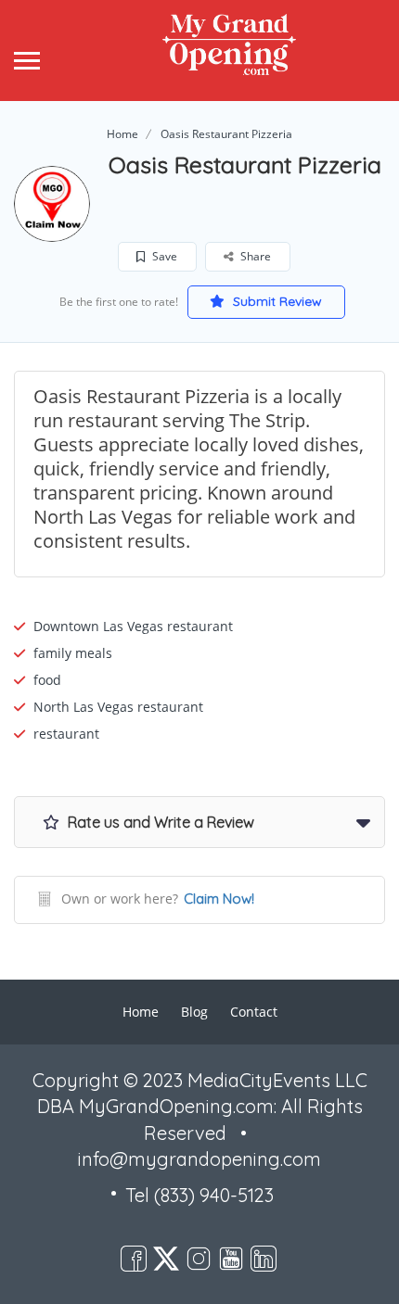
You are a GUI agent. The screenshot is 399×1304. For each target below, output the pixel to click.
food (47, 680)
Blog (194, 1011)
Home (122, 134)
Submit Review (275, 301)
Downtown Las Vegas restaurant (133, 626)
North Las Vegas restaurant (118, 706)
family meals (72, 653)
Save (163, 256)
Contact (253, 1011)
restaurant (66, 733)
